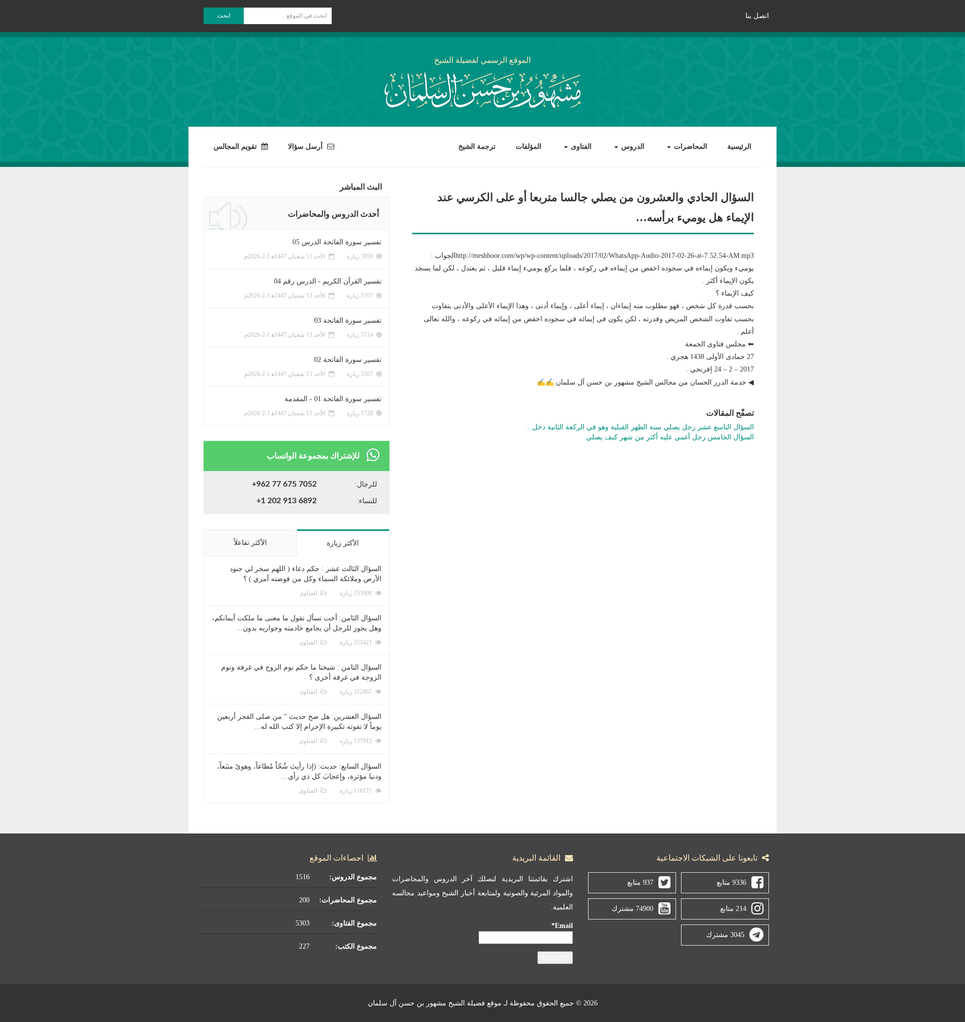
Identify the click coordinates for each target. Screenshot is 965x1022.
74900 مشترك (632, 908)
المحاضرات (689, 146)
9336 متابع (731, 882)
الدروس (631, 146)
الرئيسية (739, 146)
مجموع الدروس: (353, 877)
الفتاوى (580, 146)
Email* (562, 926)
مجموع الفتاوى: (354, 923)
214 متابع (733, 908)
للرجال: (366, 484)
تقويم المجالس (236, 146)
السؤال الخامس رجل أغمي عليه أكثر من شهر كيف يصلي (670, 437)
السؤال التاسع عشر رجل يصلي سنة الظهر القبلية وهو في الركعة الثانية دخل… (639, 427)
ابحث (223, 15)
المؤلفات (528, 146)
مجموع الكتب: (356, 946)
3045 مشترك (725, 935)
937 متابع (640, 882)
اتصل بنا (757, 16)
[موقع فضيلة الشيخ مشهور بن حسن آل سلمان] (482, 88)
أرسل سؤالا (306, 146)
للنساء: (367, 501)
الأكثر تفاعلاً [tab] (250, 542)
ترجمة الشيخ (477, 146)
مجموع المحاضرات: (348, 900)
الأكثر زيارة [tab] (343, 543)
